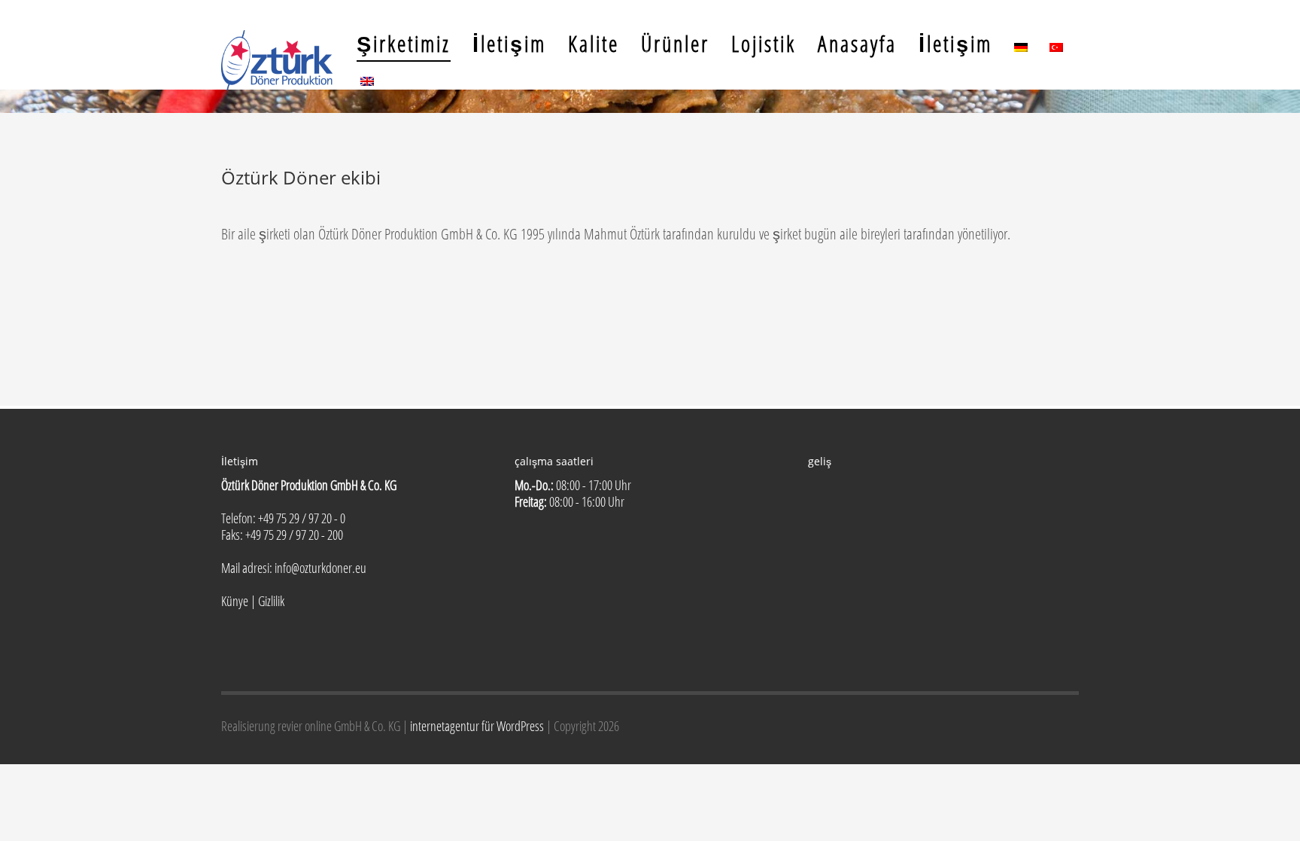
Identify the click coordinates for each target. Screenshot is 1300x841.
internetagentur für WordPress (478, 726)
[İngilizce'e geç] (367, 77)
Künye (234, 601)
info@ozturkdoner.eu (320, 568)
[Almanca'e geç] (1021, 43)
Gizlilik (271, 601)
